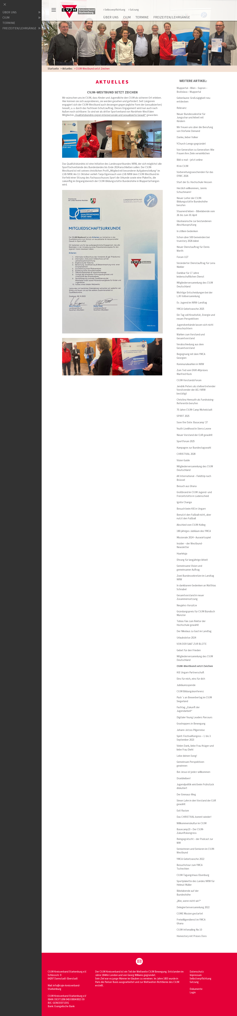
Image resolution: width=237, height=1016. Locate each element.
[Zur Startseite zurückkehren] (78, 6)
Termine (142, 17)
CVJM (127, 17)
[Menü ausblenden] (5, 5)
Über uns (110, 17)
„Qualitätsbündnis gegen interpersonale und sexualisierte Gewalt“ (110, 115)
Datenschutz (197, 972)
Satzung (134, 10)
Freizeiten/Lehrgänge (171, 17)
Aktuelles (67, 69)
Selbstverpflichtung (200, 978)
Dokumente (196, 989)
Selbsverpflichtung (115, 10)
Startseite (53, 69)
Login (193, 992)
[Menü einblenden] (53, 10)
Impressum (196, 975)
